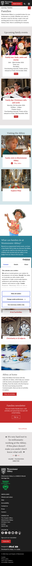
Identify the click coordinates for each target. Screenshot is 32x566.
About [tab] (26, 264)
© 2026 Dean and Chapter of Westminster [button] (12, 554)
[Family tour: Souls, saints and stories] (16, 47)
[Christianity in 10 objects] (16, 328)
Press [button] (3, 509)
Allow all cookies (16, 293)
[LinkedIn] (16, 533)
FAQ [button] (2, 500)
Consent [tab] (5, 264)
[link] (13, 546)
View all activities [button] (9, 394)
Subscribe (6, 541)
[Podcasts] (19, 533)
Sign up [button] (16, 417)
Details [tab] (16, 264)
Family (16, 73)
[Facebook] (2, 533)
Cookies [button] (3, 557)
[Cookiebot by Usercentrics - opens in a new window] (23, 260)
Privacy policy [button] (5, 559)
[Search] (25, 4)
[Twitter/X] (6, 533)
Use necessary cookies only (16, 304)
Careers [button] (3, 512)
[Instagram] (9, 533)
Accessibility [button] (5, 503)
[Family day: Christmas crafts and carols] (16, 90)
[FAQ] (16, 180)
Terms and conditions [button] (7, 560)
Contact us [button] (4, 506)
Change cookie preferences (15, 299)
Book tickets (17, 3)
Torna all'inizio (22, 428)
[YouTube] (13, 533)
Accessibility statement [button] (7, 562)
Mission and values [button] (7, 497)
